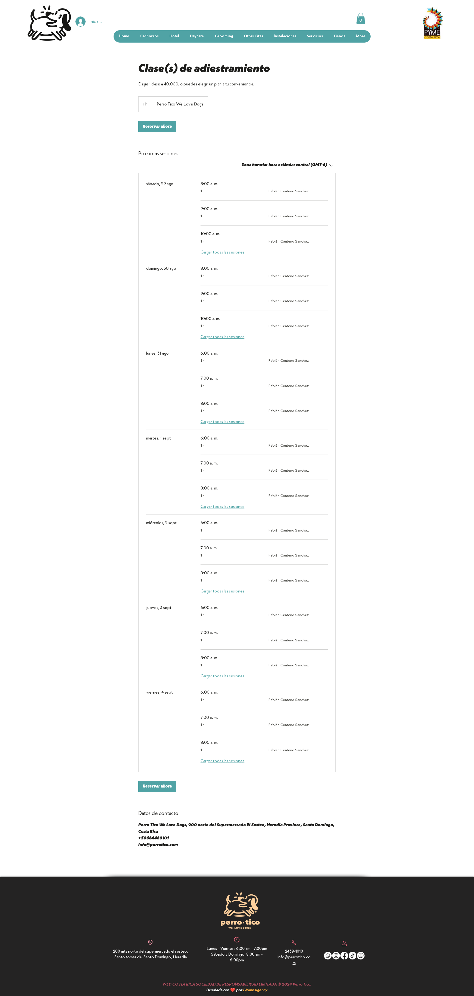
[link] (157, 126)
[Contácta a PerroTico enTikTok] (352, 955)
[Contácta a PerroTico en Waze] (361, 955)
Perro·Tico (301, 985)
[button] (360, 18)
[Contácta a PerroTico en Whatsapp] (328, 955)
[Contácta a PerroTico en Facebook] (344, 955)
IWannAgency (255, 990)
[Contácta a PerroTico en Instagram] (336, 955)
